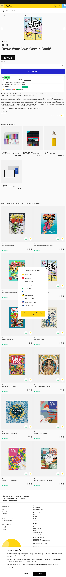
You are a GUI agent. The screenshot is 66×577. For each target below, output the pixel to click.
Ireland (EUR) (28, 288)
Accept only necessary (12, 567)
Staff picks (36, 520)
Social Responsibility (7, 520)
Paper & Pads (36, 512)
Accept (40, 573)
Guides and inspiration (8, 518)
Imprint (4, 527)
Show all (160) (37, 534)
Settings (26, 573)
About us (4, 511)
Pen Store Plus (6, 517)
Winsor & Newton (37, 532)
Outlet (35, 516)
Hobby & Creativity (6, 15)
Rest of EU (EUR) (29, 305)
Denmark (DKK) (29, 281)
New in (35, 518)
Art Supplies (36, 507)
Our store (4, 513)
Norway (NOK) (28, 278)
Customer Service (7, 508)
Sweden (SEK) (28, 274)
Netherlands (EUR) (29, 298)
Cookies (4, 529)
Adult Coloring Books (23, 15)
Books (14, 15)
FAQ (3, 509)
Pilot (34, 525)
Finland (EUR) (28, 285)
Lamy (34, 526)
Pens (34, 511)
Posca (35, 530)
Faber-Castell (37, 528)
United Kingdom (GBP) (30, 302)
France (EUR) (28, 292)
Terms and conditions (7, 524)
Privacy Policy (5, 526)
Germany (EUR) (29, 295)
